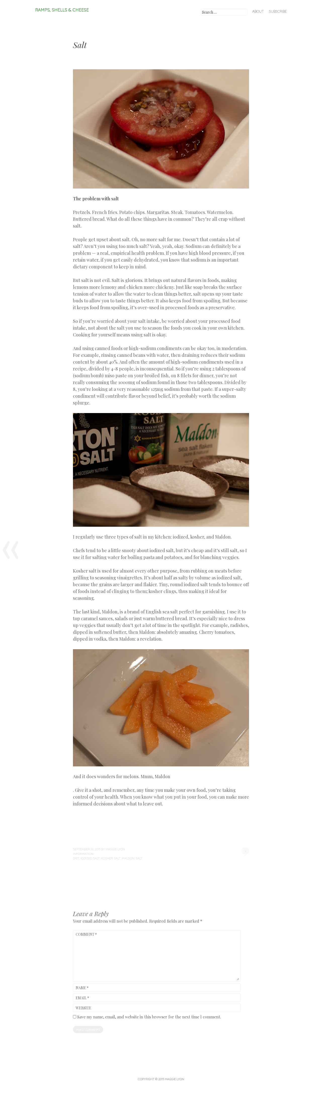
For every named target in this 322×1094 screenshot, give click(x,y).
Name (82, 987)
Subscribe (278, 11)
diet (76, 858)
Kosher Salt (110, 858)
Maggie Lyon (115, 849)
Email (82, 997)
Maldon (128, 858)
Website (83, 1008)
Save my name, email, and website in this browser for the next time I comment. (149, 1016)
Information (83, 854)
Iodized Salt (90, 858)
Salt (139, 858)
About (258, 11)
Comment (86, 934)
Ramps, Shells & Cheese (62, 9)
